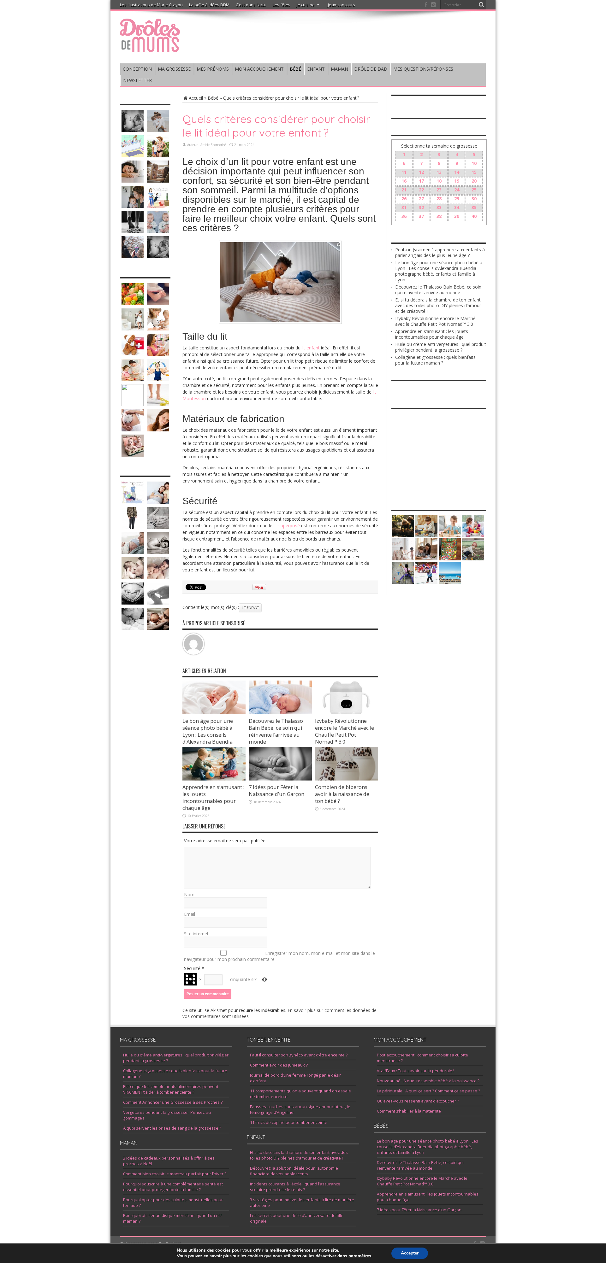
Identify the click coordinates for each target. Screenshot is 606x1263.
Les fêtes (281, 5)
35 (474, 207)
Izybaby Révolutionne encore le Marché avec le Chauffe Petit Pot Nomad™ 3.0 (344, 731)
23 (439, 190)
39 (456, 216)
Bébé (213, 98)
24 (456, 190)
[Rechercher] (481, 4)
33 (439, 207)
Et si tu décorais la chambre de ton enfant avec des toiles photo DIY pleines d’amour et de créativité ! (438, 305)
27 (421, 199)
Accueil (196, 98)
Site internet (196, 934)
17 (421, 181)
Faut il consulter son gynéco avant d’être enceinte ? (299, 1055)
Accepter (410, 1253)
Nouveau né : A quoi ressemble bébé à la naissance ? (428, 1081)
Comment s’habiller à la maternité (409, 1111)
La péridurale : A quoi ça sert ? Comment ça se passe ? (428, 1091)
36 (404, 216)
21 (404, 190)
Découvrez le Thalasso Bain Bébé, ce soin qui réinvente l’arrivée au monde (276, 731)
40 (474, 216)
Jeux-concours (341, 5)
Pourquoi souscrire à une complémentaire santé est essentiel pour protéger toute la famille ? (173, 1186)
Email (189, 914)
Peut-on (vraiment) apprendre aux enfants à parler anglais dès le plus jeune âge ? (440, 252)
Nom (189, 895)
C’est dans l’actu (251, 5)
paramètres (359, 1256)
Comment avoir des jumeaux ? (279, 1065)
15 (474, 172)
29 (456, 199)
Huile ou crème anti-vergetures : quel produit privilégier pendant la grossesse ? (440, 347)
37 (421, 216)
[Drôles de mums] (150, 48)
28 (439, 199)
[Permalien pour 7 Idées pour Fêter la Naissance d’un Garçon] (280, 779)
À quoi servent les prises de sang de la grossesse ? (172, 1128)
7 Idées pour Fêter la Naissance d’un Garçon (276, 791)
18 (439, 181)
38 (439, 216)
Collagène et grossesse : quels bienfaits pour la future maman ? (435, 360)
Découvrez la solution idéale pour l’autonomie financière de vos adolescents (294, 1171)
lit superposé (287, 526)
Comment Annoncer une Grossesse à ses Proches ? (173, 1102)
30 (474, 199)
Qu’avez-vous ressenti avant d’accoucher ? (418, 1101)
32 (421, 207)
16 (404, 181)
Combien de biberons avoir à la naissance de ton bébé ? (342, 794)
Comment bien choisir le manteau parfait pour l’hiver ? (174, 1174)
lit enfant (311, 348)
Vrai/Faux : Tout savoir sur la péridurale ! (415, 1070)
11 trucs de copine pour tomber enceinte (288, 1122)
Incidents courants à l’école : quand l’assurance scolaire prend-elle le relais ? (295, 1186)
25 (474, 190)
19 (456, 181)
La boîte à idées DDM (209, 5)
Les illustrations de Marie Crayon (151, 5)
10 (474, 163)
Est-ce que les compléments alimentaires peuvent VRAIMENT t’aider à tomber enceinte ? (170, 1089)
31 (404, 207)
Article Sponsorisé (213, 145)
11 (404, 172)
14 (456, 172)
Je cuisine (306, 5)
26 (404, 199)
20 (474, 181)
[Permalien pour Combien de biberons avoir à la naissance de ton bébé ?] (346, 779)
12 (421, 172)
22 (421, 190)
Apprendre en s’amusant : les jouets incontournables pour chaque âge (213, 797)
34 (456, 207)
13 (439, 172)
